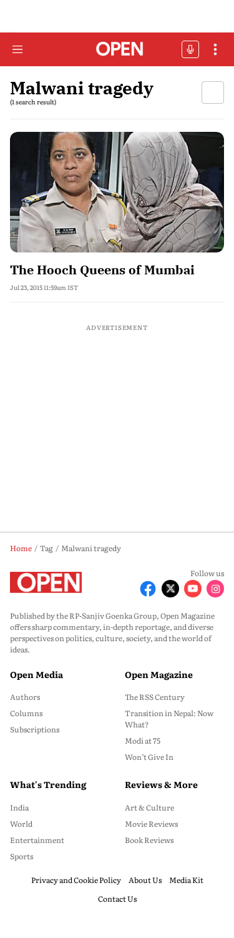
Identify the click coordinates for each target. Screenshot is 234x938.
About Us (145, 880)
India (19, 807)
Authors (25, 696)
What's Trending (48, 784)
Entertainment (37, 840)
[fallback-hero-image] (117, 192)
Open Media (36, 674)
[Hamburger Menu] (17, 49)
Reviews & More (161, 784)
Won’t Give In (149, 756)
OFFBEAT (190, 49)
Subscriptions (34, 729)
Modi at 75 (142, 740)
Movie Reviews (151, 823)
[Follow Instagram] (215, 588)
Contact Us (117, 898)
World (21, 823)
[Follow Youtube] (193, 588)
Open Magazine (159, 674)
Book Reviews (149, 840)
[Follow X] (170, 588)
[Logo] (117, 50)
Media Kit (186, 880)
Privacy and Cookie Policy (76, 880)
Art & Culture (149, 807)
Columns (26, 713)
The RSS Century (155, 696)
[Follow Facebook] (148, 588)
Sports (21, 856)
